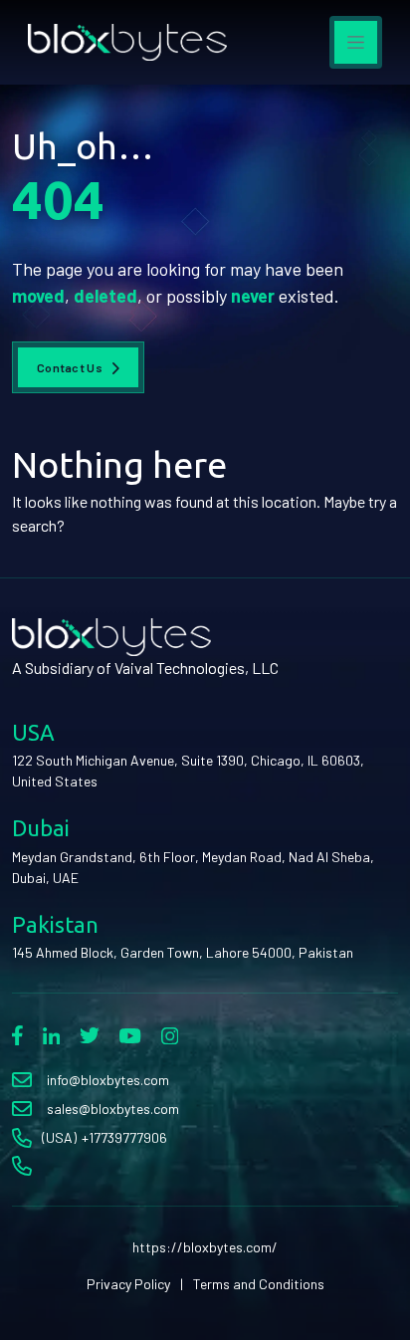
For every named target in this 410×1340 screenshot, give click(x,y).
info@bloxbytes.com (108, 1079)
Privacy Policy (128, 1283)
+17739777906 (124, 1137)
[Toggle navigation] (355, 42)
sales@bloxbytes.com (113, 1108)
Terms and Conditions (258, 1283)
